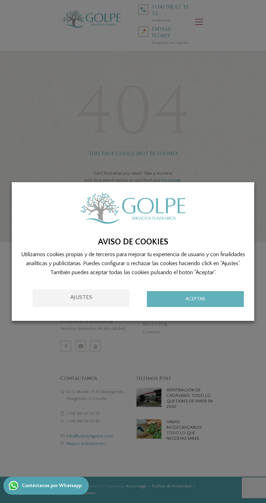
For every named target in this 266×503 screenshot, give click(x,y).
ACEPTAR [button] (195, 299)
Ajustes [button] (81, 297)
